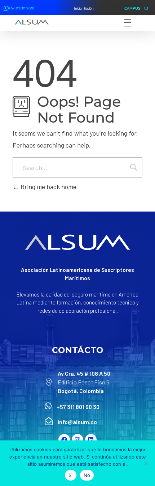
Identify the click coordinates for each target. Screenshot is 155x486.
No (87, 475)
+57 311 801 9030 (21, 8)
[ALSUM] (31, 22)
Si (70, 475)
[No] (146, 463)
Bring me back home (47, 187)
